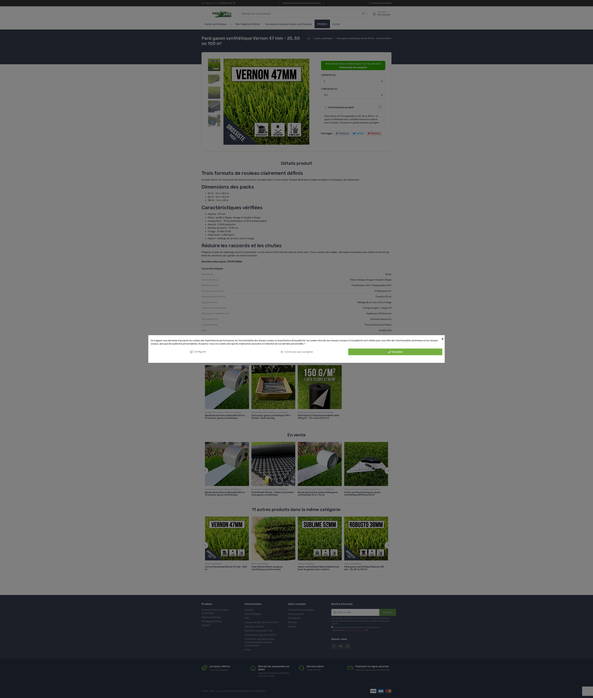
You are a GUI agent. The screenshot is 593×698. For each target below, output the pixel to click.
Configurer (197, 352)
